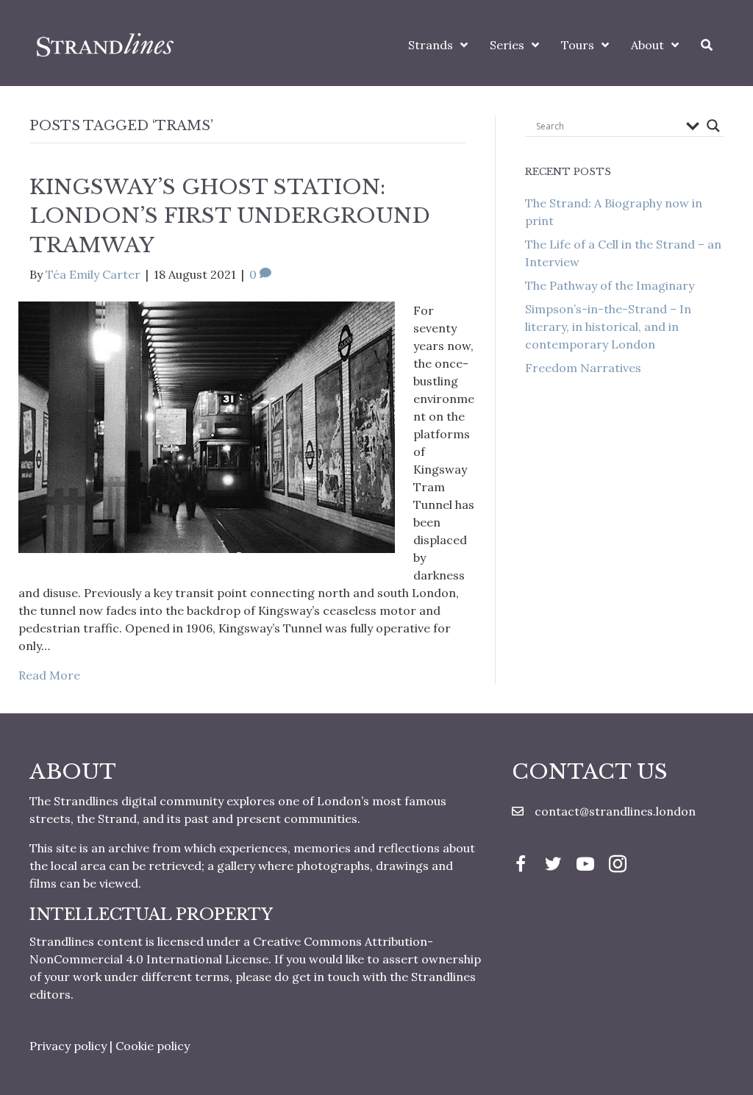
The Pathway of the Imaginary (609, 285)
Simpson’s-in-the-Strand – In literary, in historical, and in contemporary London (608, 327)
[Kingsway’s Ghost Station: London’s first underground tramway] (206, 425)
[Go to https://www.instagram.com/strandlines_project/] (618, 865)
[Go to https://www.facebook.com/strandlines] (520, 865)
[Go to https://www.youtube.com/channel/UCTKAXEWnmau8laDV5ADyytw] (585, 865)
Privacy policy (68, 1045)
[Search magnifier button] (713, 125)
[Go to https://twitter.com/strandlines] (553, 865)
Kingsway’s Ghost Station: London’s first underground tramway (229, 215)
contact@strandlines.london (615, 811)
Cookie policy (152, 1045)
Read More (49, 675)
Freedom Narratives (583, 367)
